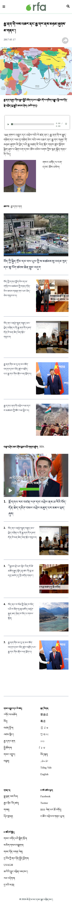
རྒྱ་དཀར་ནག (9, 741)
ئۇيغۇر (44, 761)
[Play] (9, 124)
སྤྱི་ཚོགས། (8, 747)
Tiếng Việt (46, 767)
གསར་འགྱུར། (9, 754)
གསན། (6, 809)
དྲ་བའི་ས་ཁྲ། (9, 884)
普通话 (44, 714)
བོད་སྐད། (44, 754)
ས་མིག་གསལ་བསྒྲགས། (13, 845)
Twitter (44, 803)
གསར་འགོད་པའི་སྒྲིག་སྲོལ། (15, 838)
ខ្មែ (43, 747)
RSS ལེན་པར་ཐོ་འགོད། (50, 809)
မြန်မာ (44, 728)
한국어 (44, 734)
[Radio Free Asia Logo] (36, 6)
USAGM (8, 865)
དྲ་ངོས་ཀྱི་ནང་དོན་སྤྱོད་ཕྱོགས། (16, 858)
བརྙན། (6, 761)
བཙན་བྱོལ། (8, 728)
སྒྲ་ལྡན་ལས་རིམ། (11, 796)
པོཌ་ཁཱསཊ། (8, 816)
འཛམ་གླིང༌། (9, 734)
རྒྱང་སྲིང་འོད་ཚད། (11, 803)
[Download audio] (66, 124)
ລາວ (42, 741)
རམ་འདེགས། (9, 878)
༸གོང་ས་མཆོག (10, 714)
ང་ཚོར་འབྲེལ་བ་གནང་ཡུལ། (52, 816)
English (44, 774)
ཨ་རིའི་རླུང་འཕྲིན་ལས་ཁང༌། (16, 871)
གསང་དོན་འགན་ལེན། (13, 851)
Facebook (45, 796)
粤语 (43, 721)
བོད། (5, 721)
